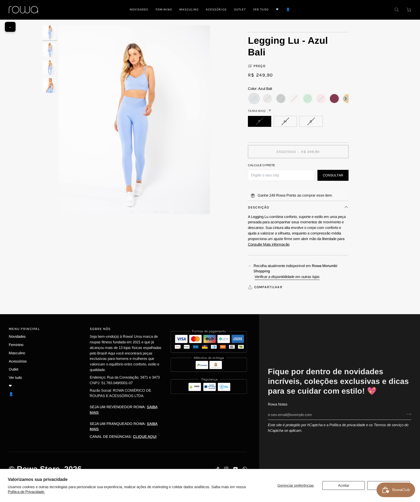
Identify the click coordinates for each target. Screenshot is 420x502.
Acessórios (18, 361)
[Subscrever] (407, 414)
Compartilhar (268, 287)
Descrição (258, 207)
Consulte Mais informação (268, 244)
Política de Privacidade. (26, 492)
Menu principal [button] (24, 329)
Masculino (17, 353)
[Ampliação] (134, 120)
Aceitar (343, 485)
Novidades (17, 336)
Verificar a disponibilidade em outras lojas (287, 277)
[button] (164, 9)
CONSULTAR (333, 175)
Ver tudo (15, 377)
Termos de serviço (388, 425)
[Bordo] (334, 99)
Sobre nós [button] (100, 329)
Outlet (13, 369)
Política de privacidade (347, 425)
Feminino (16, 345)
